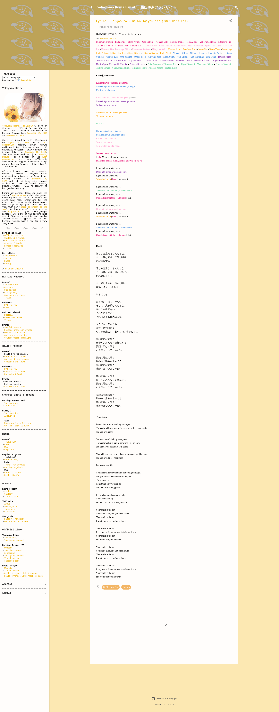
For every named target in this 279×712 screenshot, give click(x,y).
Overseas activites (14, 333)
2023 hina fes (110, 587)
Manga (7, 261)
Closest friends (13, 243)
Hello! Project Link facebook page (23, 576)
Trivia (7, 248)
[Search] (236, 7)
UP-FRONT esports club (16, 426)
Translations (11, 497)
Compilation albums (14, 372)
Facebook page (11, 561)
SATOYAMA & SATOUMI (14, 387)
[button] (230, 21)
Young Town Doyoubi (14, 465)
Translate (26, 80)
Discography (10, 293)
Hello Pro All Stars (15, 356)
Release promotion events (18, 330)
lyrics (126, 587)
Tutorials (9, 509)
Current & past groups (16, 359)
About (7, 504)
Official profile (13, 235)
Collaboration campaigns (17, 338)
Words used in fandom (16, 521)
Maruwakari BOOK (13, 374)
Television (10, 442)
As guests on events (15, 335)
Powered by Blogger (166, 699)
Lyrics (7, 491)
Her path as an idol (15, 241)
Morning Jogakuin (13, 467)
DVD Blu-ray (10, 305)
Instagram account (14, 540)
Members (8, 287)
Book (6, 308)
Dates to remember (14, 519)
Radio (7, 444)
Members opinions (13, 246)
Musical (8, 315)
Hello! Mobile (11, 475)
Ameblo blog (10, 538)
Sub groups (10, 290)
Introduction (11, 285)
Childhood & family (14, 238)
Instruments (10, 256)
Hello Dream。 (11, 460)
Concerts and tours (14, 295)
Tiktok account (12, 558)
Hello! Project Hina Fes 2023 (108, 38)
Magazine (9, 450)
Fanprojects (10, 506)
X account (9, 553)
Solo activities (14, 269)
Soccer (7, 258)
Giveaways (9, 512)
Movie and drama (13, 317)
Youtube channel (13, 550)
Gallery (8, 494)
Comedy (7, 263)
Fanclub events (12, 327)
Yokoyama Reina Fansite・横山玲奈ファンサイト (136, 7)
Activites (9, 406)
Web (6, 447)
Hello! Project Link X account (21, 573)
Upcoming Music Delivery (17, 423)
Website (8, 548)
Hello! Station (12, 473)
